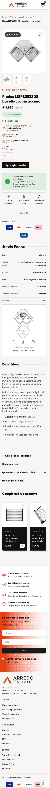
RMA (4, 739)
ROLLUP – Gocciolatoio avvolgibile (38, 538)
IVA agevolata (8, 718)
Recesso (6, 768)
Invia (24, 650)
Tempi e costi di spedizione (16, 455)
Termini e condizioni (11, 755)
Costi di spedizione (10, 714)
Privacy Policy (8, 759)
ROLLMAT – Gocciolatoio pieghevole (11, 538)
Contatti (5, 730)
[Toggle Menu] (4, 4)
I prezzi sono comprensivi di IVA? (19, 472)
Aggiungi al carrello (16, 165)
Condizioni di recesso (11, 734)
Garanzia (6, 743)
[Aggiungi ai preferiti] (40, 35)
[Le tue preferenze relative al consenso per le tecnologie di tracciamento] (43, 783)
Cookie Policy (8, 764)
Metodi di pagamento (12, 709)
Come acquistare (10, 705)
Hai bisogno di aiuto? (13, 480)
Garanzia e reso (10, 464)
